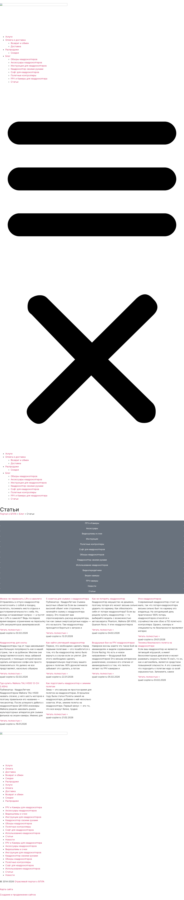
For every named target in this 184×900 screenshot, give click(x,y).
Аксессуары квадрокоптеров (26, 62)
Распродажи (12, 49)
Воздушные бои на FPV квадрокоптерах (113, 642)
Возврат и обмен (20, 43)
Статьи (14, 81)
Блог (7, 56)
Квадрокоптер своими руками (27, 69)
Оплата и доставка (15, 40)
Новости (10, 839)
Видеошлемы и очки (16, 813)
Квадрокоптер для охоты (13, 642)
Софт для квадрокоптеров (25, 72)
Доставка (16, 46)
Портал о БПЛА (8, 513)
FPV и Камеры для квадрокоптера (29, 78)
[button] (92, 267)
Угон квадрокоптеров (149, 598)
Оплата (9, 768)
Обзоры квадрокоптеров (24, 59)
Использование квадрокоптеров (22, 833)
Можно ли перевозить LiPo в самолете (21, 598)
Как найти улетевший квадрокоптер (65, 642)
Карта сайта (6, 889)
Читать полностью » (11, 629)
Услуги (9, 36)
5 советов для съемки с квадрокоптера (67, 598)
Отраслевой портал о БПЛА (29, 881)
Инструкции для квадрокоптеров (29, 65)
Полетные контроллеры (23, 75)
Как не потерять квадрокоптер (108, 598)
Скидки (15, 52)
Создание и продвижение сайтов (18, 894)
